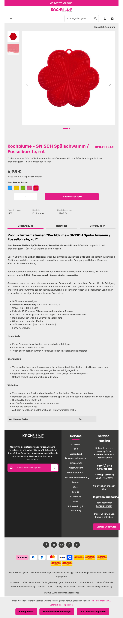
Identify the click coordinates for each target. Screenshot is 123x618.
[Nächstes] (110, 84)
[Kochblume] (105, 146)
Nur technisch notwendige (56, 611)
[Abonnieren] (54, 467)
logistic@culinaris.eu (107, 497)
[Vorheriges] (27, 84)
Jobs (75, 487)
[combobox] (78, 18)
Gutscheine (75, 496)
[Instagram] (61, 545)
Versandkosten (59, 572)
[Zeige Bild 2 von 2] (71, 128)
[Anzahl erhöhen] (40, 196)
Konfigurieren (26, 611)
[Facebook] (46, 545)
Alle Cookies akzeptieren (93, 611)
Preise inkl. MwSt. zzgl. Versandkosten (25, 177)
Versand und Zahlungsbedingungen (75, 456)
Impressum (75, 444)
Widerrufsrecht (76, 468)
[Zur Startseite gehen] (61, 10)
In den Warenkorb (72, 196)
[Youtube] (54, 545)
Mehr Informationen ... (101, 601)
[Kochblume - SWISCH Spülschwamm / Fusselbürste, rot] (68, 78)
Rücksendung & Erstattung (75, 508)
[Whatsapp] (69, 545)
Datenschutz (76, 463)
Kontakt (76, 482)
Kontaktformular (104, 506)
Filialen (75, 501)
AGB (76, 449)
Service (76, 436)
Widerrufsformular (75, 472)
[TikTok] (77, 545)
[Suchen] (95, 18)
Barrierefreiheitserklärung (76, 477)
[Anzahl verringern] (11, 196)
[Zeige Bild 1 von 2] (65, 128)
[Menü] (11, 18)
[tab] (26, 226)
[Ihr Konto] (104, 18)
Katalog (75, 492)
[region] (61, 84)
